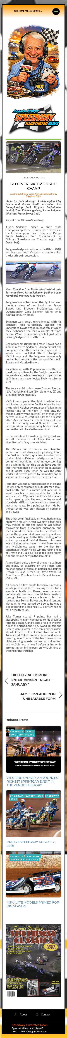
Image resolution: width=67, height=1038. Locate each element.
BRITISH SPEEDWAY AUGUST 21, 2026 (31, 844)
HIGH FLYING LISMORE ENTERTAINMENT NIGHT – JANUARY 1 (32, 679)
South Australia (48, 193)
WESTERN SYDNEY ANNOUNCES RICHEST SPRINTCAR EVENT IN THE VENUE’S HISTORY (32, 781)
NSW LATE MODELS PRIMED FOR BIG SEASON (33, 904)
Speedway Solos (33, 196)
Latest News (34, 193)
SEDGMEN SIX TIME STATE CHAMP (33, 186)
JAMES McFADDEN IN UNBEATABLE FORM (37, 696)
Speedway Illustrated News (30, 1025)
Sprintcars (26, 734)
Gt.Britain (17, 796)
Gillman (24, 193)
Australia (14, 193)
